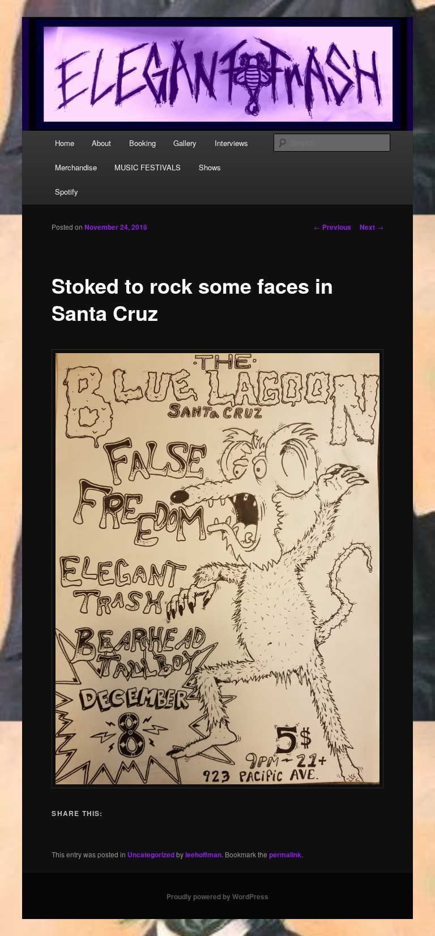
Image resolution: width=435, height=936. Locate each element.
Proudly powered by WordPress (217, 896)
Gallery (185, 143)
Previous (332, 227)
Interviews (231, 143)
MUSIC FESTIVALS (147, 167)
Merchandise (76, 167)
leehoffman (203, 854)
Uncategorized (150, 854)
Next (371, 227)
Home (64, 143)
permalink (285, 854)
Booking (142, 143)
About (101, 143)
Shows (210, 167)
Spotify (66, 191)
